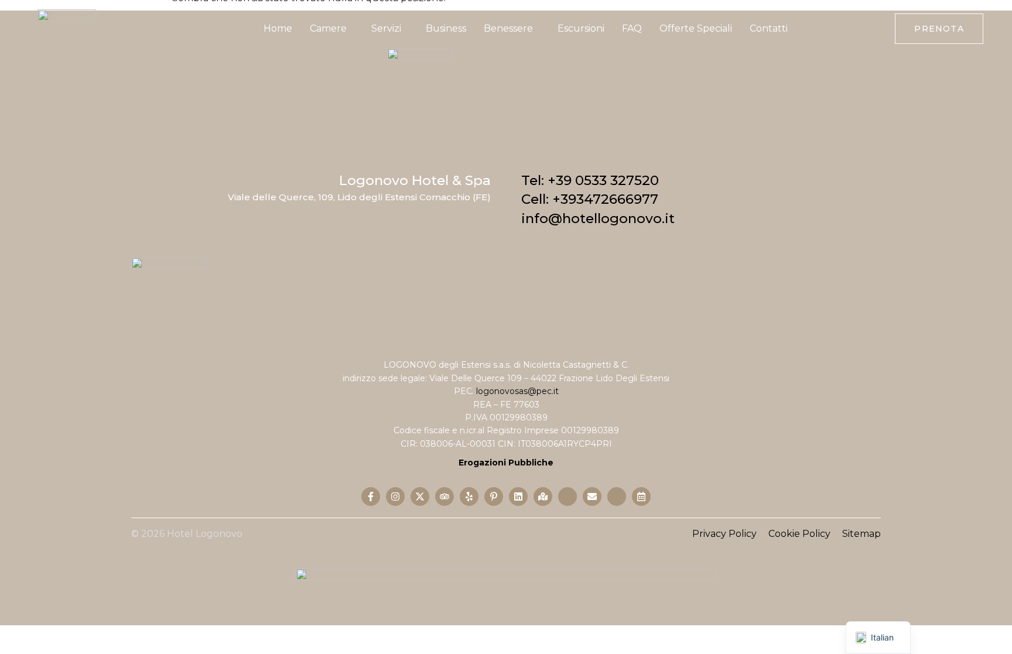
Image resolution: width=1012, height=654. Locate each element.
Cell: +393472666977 (589, 199)
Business (446, 28)
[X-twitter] (420, 496)
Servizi (386, 28)
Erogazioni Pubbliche (506, 462)
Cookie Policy (799, 533)
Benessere (508, 28)
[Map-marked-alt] (543, 496)
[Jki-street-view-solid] (567, 496)
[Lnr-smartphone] (616, 496)
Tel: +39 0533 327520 (590, 180)
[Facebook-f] (370, 496)
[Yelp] (469, 496)
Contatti (769, 28)
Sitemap (861, 533)
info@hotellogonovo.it (598, 218)
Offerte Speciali (695, 28)
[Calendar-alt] (641, 496)
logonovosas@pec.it (517, 391)
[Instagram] (395, 496)
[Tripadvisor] (444, 496)
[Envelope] (592, 496)
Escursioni (581, 28)
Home (278, 28)
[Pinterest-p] (493, 496)
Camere (328, 28)
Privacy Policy (724, 533)
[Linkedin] (518, 496)
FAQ (632, 28)
